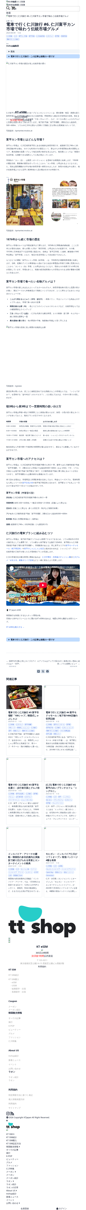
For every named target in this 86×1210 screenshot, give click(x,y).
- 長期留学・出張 (17, 991)
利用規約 (42, 966)
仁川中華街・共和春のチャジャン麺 (56, 557)
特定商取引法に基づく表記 (21, 1095)
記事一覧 (9, 21)
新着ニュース (15, 1060)
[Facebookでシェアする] (47, 671)
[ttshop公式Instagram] (8, 1114)
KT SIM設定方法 (13, 1143)
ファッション (15, 1037)
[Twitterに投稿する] (43, 671)
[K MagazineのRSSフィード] (12, 1114)
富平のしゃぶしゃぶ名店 (34, 548)
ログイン (62, 1208)
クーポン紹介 (15, 1009)
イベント (13, 1064)
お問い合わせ (15, 1068)
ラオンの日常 (12, 1187)
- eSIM (12, 982)
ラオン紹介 (14, 1077)
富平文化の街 (27, 482)
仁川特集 (13, 1041)
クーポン (13, 1006)
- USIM (13, 985)
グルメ (12, 1033)
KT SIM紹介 (14, 975)
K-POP (11, 1025)
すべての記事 (15, 1018)
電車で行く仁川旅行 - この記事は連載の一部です (33, 56)
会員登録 (24, 1208)
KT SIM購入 (14, 979)
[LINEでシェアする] (38, 671)
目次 (13, 51)
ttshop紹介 (14, 1055)
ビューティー (15, 1029)
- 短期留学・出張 (17, 988)
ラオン (12, 1080)
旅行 (11, 1022)
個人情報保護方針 (17, 1099)
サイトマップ (15, 1107)
